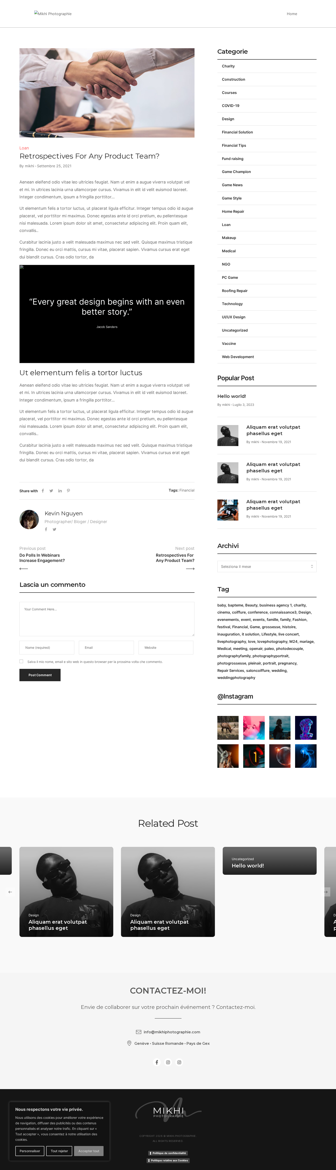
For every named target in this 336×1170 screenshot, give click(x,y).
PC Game (230, 277)
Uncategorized (235, 330)
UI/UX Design (233, 317)
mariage (307, 641)
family (285, 619)
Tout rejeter (59, 1151)
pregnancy (287, 663)
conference (258, 612)
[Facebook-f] (157, 1062)
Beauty (251, 605)
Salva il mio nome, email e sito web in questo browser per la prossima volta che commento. (95, 662)
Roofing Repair (235, 290)
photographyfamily (234, 656)
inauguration (228, 634)
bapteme (235, 605)
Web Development (238, 356)
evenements (228, 619)
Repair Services (230, 670)
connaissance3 (283, 612)
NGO (226, 264)
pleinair (254, 663)
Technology (232, 303)
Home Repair (233, 211)
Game (255, 627)
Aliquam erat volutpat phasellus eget (58, 925)
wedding (279, 670)
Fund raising (232, 158)
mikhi (29, 166)
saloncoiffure (257, 670)
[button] (10, 891)
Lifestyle (268, 634)
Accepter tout (88, 1151)
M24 (293, 641)
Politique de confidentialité (169, 1153)
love (251, 641)
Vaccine (229, 343)
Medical (229, 251)
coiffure (239, 612)
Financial (187, 490)
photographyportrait (270, 656)
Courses (229, 92)
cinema (223, 612)
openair (255, 648)
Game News (232, 185)
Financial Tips (234, 145)
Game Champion (236, 171)
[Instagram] (168, 1062)
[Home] (53, 13)
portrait (269, 663)
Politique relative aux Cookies (169, 1160)
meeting (240, 648)
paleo (269, 648)
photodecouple (289, 648)
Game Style (232, 198)
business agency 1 (275, 605)
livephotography (231, 641)
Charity (228, 66)
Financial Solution (237, 132)
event (246, 619)
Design (228, 119)
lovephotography (272, 641)
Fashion (300, 619)
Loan (24, 148)
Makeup (229, 237)
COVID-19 (230, 105)
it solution (250, 634)
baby (221, 605)
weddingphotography (236, 677)
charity (300, 605)
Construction (233, 79)
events (259, 619)
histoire (289, 627)
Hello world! (231, 396)
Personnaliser (30, 1151)
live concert (288, 634)
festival (223, 627)
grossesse (271, 627)
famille (272, 619)
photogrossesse (231, 663)
